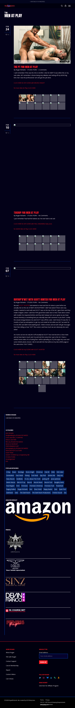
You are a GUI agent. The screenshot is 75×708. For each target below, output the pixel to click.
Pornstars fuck (49, 486)
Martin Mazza (10, 482)
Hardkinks (20, 479)
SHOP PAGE (9, 452)
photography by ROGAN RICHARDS (17, 448)
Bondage (21, 472)
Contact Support (11, 661)
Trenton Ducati (57, 493)
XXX (7, 461)
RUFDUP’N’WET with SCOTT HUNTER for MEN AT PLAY (39, 299)
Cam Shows (9, 679)
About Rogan (10, 652)
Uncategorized (10, 459)
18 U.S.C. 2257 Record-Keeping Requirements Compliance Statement (52, 703)
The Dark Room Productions (41, 493)
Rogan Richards (21, 70)
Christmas (39, 472)
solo (55, 489)
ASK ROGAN (9, 433)
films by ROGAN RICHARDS (14, 442)
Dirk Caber (60, 472)
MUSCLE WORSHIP (12, 444)
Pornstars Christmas (36, 486)
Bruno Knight (30, 472)
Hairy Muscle (10, 479)
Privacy (48, 700)
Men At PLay (21, 482)
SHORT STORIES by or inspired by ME (17, 455)
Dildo (53, 472)
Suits (16, 493)
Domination (10, 475)
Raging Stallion (11, 489)
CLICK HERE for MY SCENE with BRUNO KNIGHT (29, 83)
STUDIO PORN (32, 70)
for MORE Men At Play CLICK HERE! (25, 229)
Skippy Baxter (48, 489)
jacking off (45, 479)
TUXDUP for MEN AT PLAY (26, 213)
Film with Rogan (11, 657)
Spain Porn (62, 489)
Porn (17, 486)
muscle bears (38, 482)
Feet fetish (19, 475)
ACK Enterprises (30, 700)
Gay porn (43, 475)
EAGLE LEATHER (11, 439)
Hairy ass (60, 475)
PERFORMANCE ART (12, 446)
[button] (69, 6)
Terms (42, 700)
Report (8, 670)
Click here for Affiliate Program (48, 686)
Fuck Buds (34, 475)
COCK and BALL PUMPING (14, 437)
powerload (59, 486)
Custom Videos (11, 674)
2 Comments (42, 70)
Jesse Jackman (55, 479)
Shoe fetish (38, 489)
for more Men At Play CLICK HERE (24, 88)
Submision (9, 493)
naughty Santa (59, 482)
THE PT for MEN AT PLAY (26, 67)
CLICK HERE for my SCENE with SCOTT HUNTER (29, 349)
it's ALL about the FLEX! (32, 479)
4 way (8, 472)
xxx (65, 493)
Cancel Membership (12, 665)
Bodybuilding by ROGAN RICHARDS (17, 435)
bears (14, 472)
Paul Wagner (10, 486)
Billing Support (44, 705)
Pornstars (24, 486)
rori (31, 489)
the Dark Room (25, 493)
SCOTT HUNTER (24, 305)
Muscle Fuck (48, 482)
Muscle (29, 482)
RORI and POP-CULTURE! (14, 450)
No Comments (43, 215)
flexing (27, 475)
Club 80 (47, 472)
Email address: (43, 652)
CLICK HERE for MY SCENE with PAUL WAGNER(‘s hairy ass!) (33, 224)
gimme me (51, 475)
